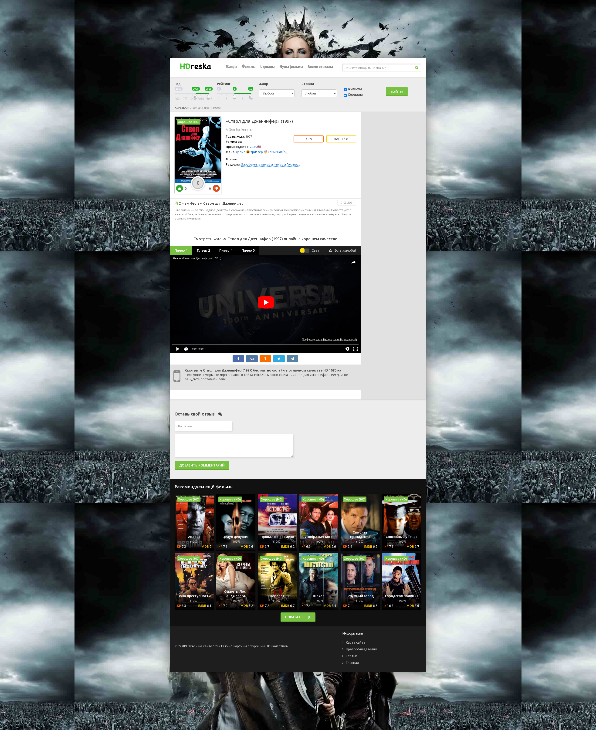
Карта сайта (355, 642)
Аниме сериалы (320, 66)
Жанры (231, 66)
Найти (397, 92)
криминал (275, 152)
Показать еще (298, 617)
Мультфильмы (291, 66)
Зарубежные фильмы (257, 164)
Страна (307, 83)
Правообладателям (361, 649)
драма (240, 152)
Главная (352, 662)
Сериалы (267, 66)
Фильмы (249, 66)
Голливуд (293, 164)
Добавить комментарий (202, 465)
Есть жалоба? (345, 250)
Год (178, 83)
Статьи (351, 656)
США (253, 147)
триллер (257, 152)
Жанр (263, 83)
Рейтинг (223, 83)
